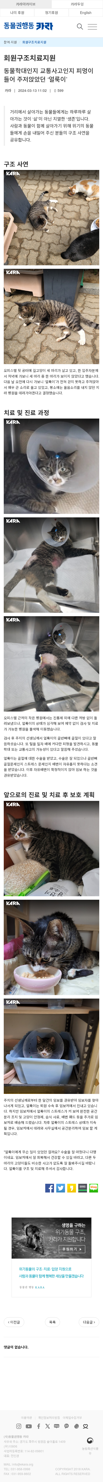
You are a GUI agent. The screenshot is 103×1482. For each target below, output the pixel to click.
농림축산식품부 (90, 1450)
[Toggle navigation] (92, 27)
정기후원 (51, 12)
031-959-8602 (21, 1474)
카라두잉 (77, 3)
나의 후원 (17, 12)
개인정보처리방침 (49, 1417)
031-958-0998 (20, 1469)
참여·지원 (10, 42)
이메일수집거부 (72, 1417)
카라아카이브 (26, 3)
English (86, 12)
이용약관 (26, 1417)
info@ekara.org (22, 1464)
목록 (52, 1322)
